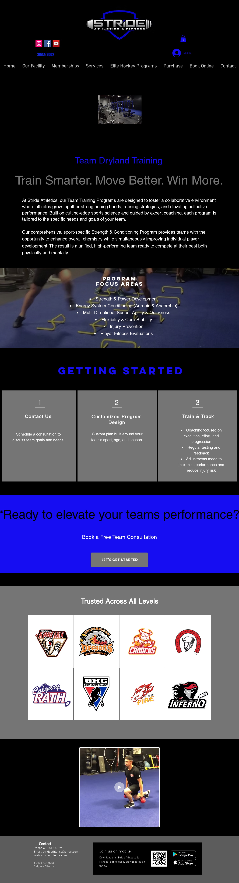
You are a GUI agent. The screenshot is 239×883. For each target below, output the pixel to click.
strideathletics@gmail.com (61, 852)
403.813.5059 (52, 848)
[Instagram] (39, 43)
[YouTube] (56, 43)
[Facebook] (47, 43)
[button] (183, 38)
